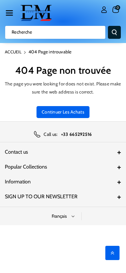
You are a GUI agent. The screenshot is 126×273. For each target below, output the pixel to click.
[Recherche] (114, 32)
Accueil (13, 51)
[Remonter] (112, 253)
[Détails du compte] (104, 9)
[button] (9, 13)
